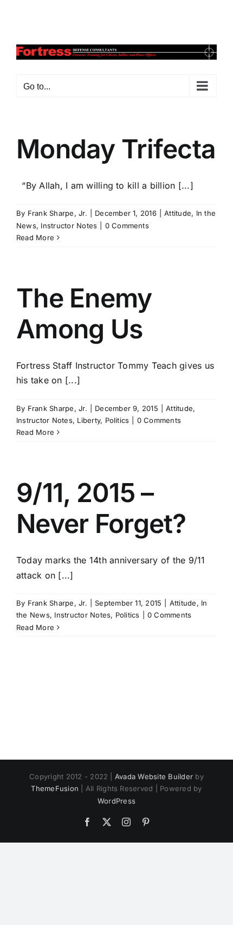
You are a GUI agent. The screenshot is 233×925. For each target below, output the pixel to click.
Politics (117, 420)
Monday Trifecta (116, 149)
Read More (35, 237)
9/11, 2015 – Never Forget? (101, 508)
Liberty (88, 420)
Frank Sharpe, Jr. (57, 213)
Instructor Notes (69, 225)
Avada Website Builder (154, 776)
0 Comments (127, 225)
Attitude (177, 213)
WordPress (116, 800)
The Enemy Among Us (84, 313)
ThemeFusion (55, 788)
